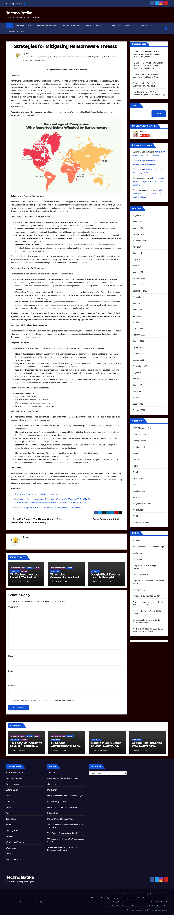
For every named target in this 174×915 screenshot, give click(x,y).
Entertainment (71, 25)
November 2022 (140, 354)
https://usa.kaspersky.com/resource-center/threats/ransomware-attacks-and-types (49, 508)
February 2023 (139, 335)
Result (135, 472)
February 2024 (139, 278)
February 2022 (139, 410)
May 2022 (137, 391)
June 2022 (137, 385)
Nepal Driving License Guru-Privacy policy (65, 807)
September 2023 (140, 291)
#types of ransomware (38, 60)
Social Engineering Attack (106, 519)
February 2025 (139, 234)
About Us (129, 25)
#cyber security (43, 57)
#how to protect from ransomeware (63, 57)
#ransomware (82, 57)
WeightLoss (138, 510)
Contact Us (146, 25)
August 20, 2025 (140, 750)
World (135, 516)
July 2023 (137, 303)
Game (135, 453)
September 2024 (140, 241)
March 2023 (138, 329)
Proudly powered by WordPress (17, 902)
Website (11, 686)
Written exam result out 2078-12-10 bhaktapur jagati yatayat (146, 910)
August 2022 (138, 373)
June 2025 (137, 222)
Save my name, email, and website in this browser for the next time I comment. (43, 701)
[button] (162, 28)
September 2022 (140, 366)
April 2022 (137, 398)
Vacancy (24, 571)
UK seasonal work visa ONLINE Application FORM (149, 906)
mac (27, 54)
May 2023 (137, 316)
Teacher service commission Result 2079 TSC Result (148, 902)
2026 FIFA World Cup (142, 428)
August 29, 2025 (59, 750)
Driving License (93, 25)
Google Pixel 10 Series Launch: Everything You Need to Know (106, 577)
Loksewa (113, 25)
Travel (135, 485)
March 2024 (138, 272)
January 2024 (138, 285)
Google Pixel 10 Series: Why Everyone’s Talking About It (147, 746)
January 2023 (138, 341)
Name (11, 656)
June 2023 (137, 310)
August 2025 (138, 215)
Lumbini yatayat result (142, 574)
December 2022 (140, 347)
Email (11, 671)
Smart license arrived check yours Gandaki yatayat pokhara (148, 181)
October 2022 (138, 360)
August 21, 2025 (100, 750)
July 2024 (137, 247)
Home (112, 894)
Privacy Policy (16, 31)
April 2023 (137, 322)
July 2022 (137, 379)
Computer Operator (18, 567)
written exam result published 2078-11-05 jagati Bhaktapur (148, 193)
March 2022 (138, 404)
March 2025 (138, 228)
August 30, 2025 (19, 750)
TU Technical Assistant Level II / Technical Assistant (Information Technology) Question (146, 54)
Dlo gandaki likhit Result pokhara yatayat (65, 796)
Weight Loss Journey (142, 504)
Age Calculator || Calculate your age (148, 547)
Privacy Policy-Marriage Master (146, 596)
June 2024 (137, 253)
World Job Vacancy (47, 25)
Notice (37, 567)
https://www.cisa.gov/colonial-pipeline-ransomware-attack (39, 494)
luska (28, 582)
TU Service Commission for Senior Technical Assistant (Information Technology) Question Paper (148, 65)
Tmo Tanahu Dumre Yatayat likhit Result (64, 833)
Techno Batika (19, 12)
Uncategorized (139, 491)
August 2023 (138, 297)
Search (135, 105)
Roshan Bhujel (139, 161)
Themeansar (46, 902)
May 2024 (137, 259)
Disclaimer (137, 559)
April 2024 (137, 266)
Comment (13, 607)
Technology (23, 25)
